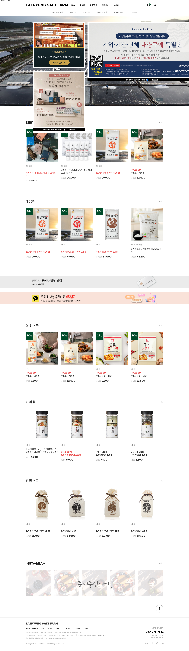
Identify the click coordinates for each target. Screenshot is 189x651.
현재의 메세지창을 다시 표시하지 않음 (136, 80)
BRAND (93, 5)
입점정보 (79, 628)
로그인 (116, 5)
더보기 (159, 122)
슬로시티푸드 (119, 12)
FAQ (86, 628)
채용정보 (69, 628)
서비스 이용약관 (47, 628)
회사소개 (59, 628)
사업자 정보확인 (103, 635)
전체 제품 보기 (57, 12)
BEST (82, 5)
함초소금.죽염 (102, 12)
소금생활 (133, 12)
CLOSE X (155, 79)
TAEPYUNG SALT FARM (47, 5)
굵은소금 (73, 12)
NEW (72, 5)
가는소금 (86, 12)
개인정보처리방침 (32, 628)
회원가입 (105, 5)
